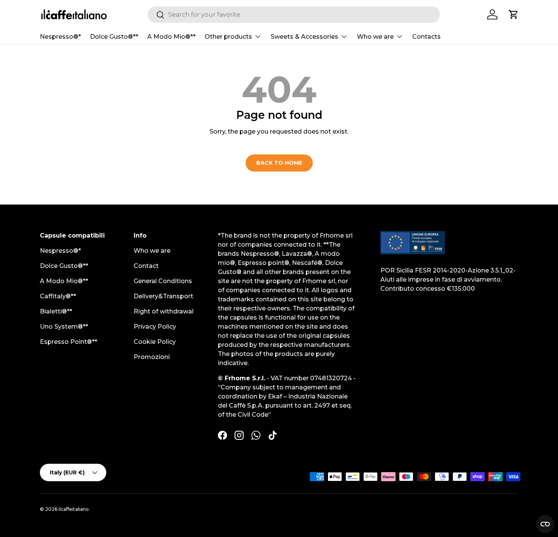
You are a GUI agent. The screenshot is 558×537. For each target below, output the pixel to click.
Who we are (375, 36)
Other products (228, 36)
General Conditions (163, 281)
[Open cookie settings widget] (545, 524)
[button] (513, 14)
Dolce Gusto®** (114, 36)
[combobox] (294, 14)
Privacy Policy (155, 326)
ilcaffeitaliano (73, 509)
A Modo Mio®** (171, 36)
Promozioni (152, 357)
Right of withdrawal (164, 311)
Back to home (279, 162)
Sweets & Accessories (304, 36)
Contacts (426, 36)
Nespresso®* (60, 36)
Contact (146, 265)
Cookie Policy (155, 341)
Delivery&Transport (163, 296)
